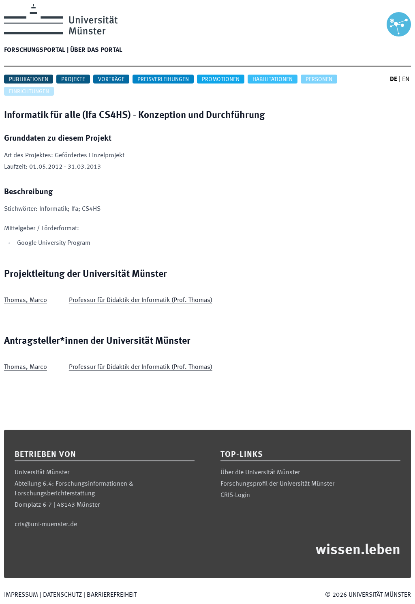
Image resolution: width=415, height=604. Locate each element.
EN (405, 79)
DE (393, 79)
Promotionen (221, 79)
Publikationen (28, 79)
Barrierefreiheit (112, 595)
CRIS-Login (235, 495)
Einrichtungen (29, 91)
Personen (319, 79)
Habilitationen (272, 79)
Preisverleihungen (163, 79)
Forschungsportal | (36, 50)
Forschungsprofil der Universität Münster (277, 484)
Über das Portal (96, 50)
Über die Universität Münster (260, 472)
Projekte (73, 79)
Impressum (21, 595)
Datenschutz (62, 595)
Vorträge (111, 79)
